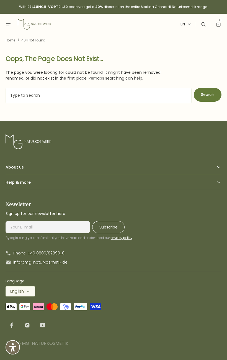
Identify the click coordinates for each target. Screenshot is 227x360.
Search (207, 94)
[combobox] (99, 95)
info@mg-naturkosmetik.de (40, 262)
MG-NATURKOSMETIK (45, 343)
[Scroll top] (214, 347)
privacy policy (121, 237)
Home (11, 40)
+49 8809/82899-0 (46, 253)
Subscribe (108, 227)
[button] (8, 24)
